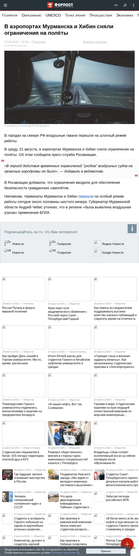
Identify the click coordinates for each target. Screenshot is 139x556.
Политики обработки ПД (65, 552)
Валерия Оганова (95, 41)
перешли (85, 196)
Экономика (124, 15)
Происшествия (101, 15)
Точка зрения (75, 15)
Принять (106, 551)
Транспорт (39, 42)
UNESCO (53, 15)
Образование (31, 15)
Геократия (9, 15)
